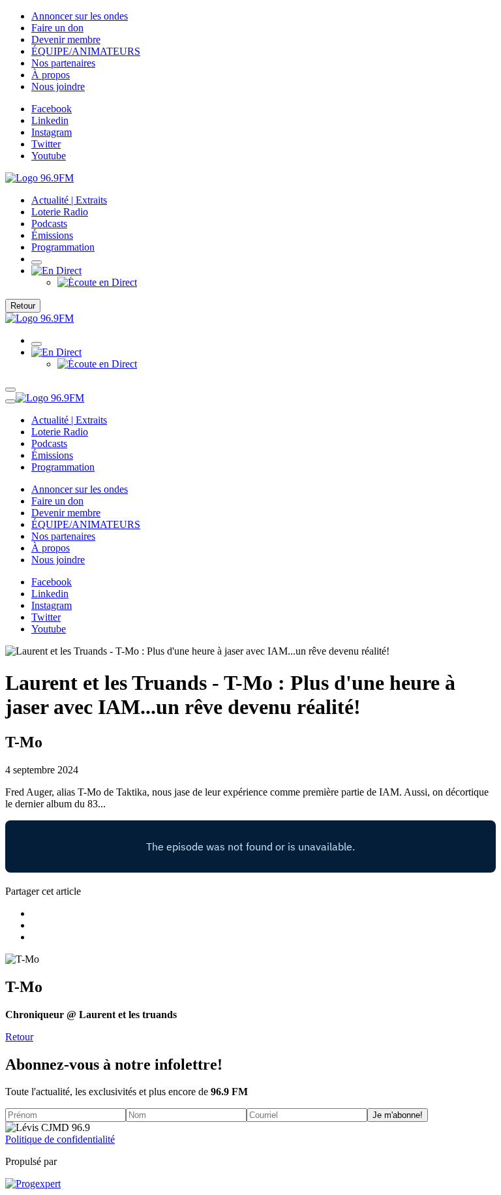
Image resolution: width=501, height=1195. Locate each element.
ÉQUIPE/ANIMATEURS (85, 51)
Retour (22, 306)
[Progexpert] (33, 1183)
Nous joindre (58, 86)
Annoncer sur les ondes (79, 16)
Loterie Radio (59, 211)
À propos (50, 74)
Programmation (63, 247)
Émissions (52, 235)
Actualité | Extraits (69, 200)
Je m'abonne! (397, 1115)
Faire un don (57, 27)
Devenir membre (65, 39)
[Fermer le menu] (10, 401)
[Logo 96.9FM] (39, 177)
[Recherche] (36, 262)
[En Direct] (56, 270)
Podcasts (49, 223)
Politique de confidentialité (60, 1139)
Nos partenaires (63, 63)
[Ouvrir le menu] (10, 390)
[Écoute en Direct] (97, 282)
